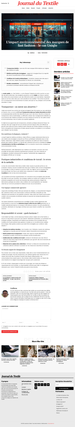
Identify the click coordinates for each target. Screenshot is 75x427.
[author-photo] (2, 362)
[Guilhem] (4, 294)
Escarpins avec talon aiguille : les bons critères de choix (67, 78)
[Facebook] (58, 64)
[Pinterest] (65, 64)
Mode (37, 37)
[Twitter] (61, 64)
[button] (5, 3)
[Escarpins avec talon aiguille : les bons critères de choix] (57, 78)
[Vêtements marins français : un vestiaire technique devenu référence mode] (57, 91)
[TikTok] (45, 384)
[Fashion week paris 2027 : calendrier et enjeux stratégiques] (57, 97)
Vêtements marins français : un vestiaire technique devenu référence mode (67, 91)
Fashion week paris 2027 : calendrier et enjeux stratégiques (66, 97)
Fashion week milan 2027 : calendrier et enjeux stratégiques (66, 104)
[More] (68, 64)
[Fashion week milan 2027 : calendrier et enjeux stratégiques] (57, 104)
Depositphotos (51, 423)
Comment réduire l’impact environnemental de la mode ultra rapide (38, 279)
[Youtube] (35, 387)
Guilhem (32, 52)
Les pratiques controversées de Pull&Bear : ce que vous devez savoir (12, 279)
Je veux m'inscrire (63, 388)
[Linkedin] (39, 384)
